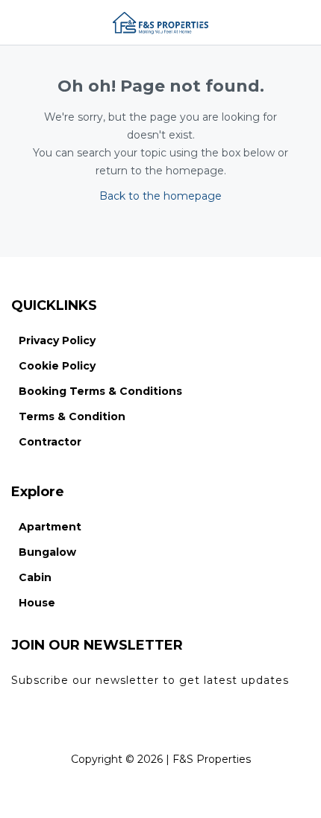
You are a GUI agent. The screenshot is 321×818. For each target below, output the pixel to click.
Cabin (35, 577)
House (37, 602)
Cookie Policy (57, 365)
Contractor (50, 441)
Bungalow (47, 552)
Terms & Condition (72, 416)
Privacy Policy (57, 340)
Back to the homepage (160, 196)
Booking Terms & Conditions (100, 391)
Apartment (50, 526)
